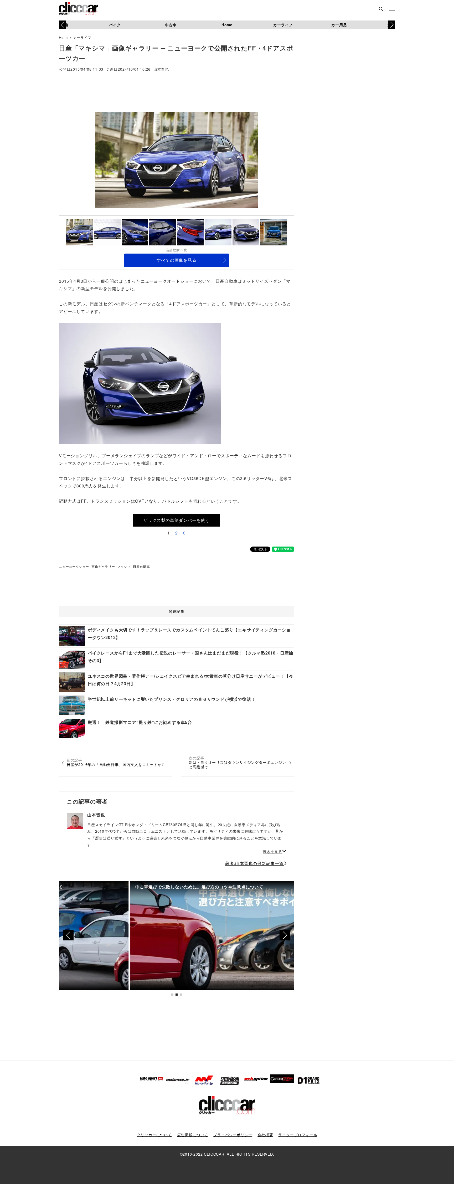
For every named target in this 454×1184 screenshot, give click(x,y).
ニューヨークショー (74, 566)
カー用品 (339, 24)
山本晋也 (161, 69)
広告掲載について (192, 1134)
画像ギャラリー (103, 566)
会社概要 (265, 1134)
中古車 (171, 24)
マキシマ (124, 566)
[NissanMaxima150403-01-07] (140, 383)
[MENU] (392, 9)
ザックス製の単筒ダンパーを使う (176, 520)
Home (227, 24)
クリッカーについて (154, 1134)
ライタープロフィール (297, 1134)
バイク (115, 24)
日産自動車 (141, 566)
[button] (391, 24)
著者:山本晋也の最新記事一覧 (254, 863)
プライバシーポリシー (232, 1134)
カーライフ (283, 24)
